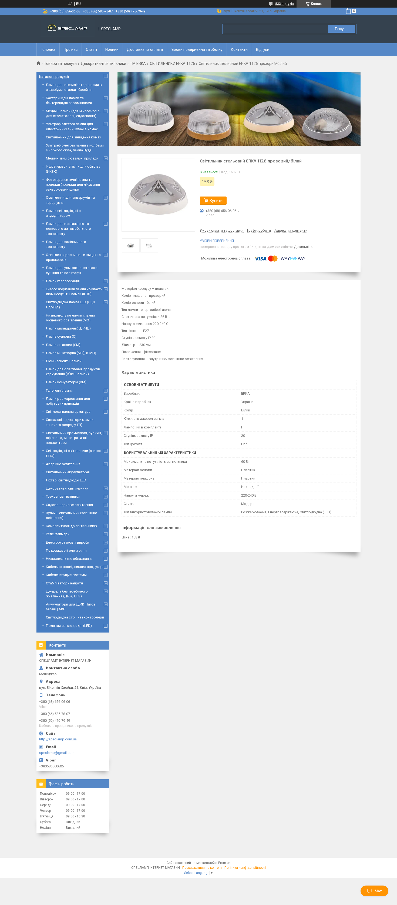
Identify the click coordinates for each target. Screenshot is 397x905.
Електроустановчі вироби (67, 542)
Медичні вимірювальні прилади (72, 158)
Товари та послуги (60, 63)
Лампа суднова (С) (61, 336)
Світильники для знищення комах (73, 137)
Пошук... (342, 29)
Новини (112, 49)
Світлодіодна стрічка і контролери (75, 617)
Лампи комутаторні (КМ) (66, 382)
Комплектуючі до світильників (71, 526)
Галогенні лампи (59, 390)
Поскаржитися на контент (202, 868)
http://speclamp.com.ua (58, 739)
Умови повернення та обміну (197, 49)
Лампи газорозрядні (63, 281)
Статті (91, 49)
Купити (216, 200)
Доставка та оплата (145, 49)
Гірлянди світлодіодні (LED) (69, 626)
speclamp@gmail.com (57, 753)
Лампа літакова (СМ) (63, 345)
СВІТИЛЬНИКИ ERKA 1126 (172, 63)
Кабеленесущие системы (66, 575)
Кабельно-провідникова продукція (74, 567)
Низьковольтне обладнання (69, 559)
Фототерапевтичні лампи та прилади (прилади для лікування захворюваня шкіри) (73, 184)
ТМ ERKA (138, 63)
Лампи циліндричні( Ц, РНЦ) (68, 328)
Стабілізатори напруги (64, 583)
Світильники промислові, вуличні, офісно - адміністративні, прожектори (74, 438)
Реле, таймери (57, 534)
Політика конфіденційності (245, 868)
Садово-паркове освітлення (69, 505)
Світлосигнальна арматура (68, 412)
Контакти (239, 49)
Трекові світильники (63, 496)
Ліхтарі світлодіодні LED (66, 480)
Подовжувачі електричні (66, 550)
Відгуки (262, 49)
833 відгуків (284, 4)
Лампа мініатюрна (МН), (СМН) (71, 353)
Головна (48, 49)
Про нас (71, 49)
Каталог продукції (54, 77)
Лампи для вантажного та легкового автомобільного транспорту (68, 228)
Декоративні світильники (103, 63)
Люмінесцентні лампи (64, 361)
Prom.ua (224, 863)
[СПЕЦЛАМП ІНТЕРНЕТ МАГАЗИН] (68, 29)
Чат (378, 891)
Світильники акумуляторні (68, 472)
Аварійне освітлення (63, 464)
